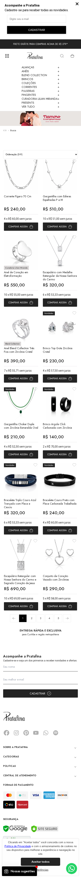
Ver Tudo (40, 107)
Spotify (55, 732)
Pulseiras (40, 91)
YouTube (36, 732)
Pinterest (26, 732)
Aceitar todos (40, 861)
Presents (40, 103)
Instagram (16, 732)
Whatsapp (45, 732)
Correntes (40, 87)
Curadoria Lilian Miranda (40, 99)
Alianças (40, 67)
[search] (62, 56)
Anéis (40, 71)
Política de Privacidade (18, 846)
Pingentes (40, 95)
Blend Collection (40, 75)
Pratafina (35, 56)
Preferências (40, 869)
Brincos (40, 79)
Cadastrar (37, 693)
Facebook (6, 732)
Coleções (40, 83)
